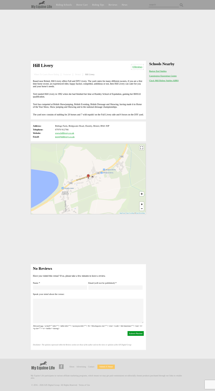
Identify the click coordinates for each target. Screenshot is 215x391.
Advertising (81, 367)
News (124, 4)
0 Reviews (137, 67)
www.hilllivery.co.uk (64, 133)
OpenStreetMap (140, 213)
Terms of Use (84, 385)
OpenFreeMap (130, 213)
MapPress (122, 213)
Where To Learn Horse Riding (46, 74)
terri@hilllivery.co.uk (65, 137)
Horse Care (82, 4)
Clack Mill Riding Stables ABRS (164, 80)
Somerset (67, 74)
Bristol (78, 74)
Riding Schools (64, 4)
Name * (36, 283)
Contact (91, 367)
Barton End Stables (158, 71)
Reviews (113, 4)
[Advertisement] (107, 35)
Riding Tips (98, 4)
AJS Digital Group (52, 385)
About (71, 367)
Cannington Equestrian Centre (163, 76)
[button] (88, 176)
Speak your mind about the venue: (48, 294)
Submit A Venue (106, 367)
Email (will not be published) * (102, 283)
